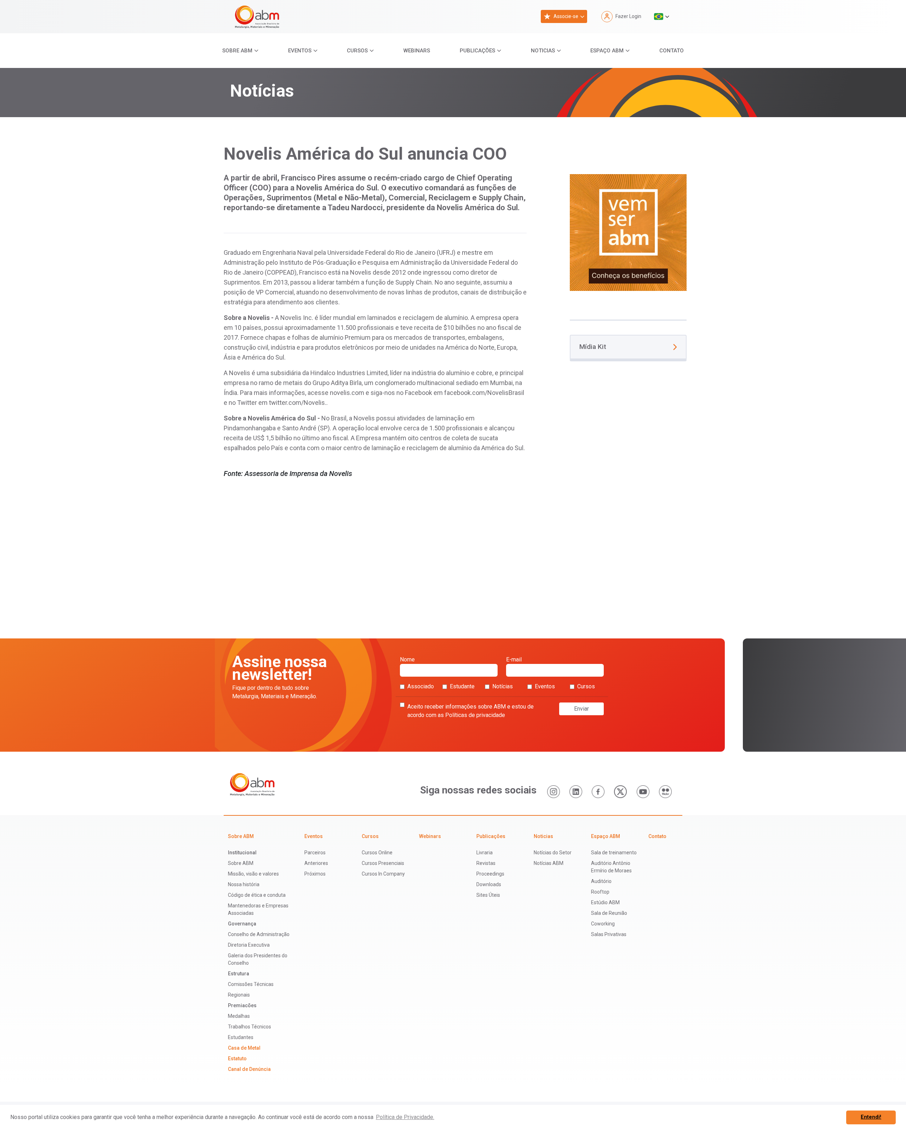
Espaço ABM (607, 50)
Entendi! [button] (871, 1117)
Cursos (357, 50)
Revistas (485, 863)
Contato (671, 50)
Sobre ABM (237, 50)
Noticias (543, 50)
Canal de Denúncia (249, 1069)
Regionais (239, 995)
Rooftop (600, 892)
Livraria (484, 852)
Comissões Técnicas (251, 984)
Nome (407, 659)
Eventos (299, 50)
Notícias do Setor (553, 852)
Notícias (502, 686)
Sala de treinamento (614, 852)
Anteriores (316, 863)
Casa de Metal (244, 1048)
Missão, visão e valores (253, 874)
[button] (661, 16)
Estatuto (237, 1058)
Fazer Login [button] (628, 16)
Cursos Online (377, 852)
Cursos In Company (383, 874)
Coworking (603, 924)
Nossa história (243, 884)
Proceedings (490, 874)
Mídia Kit (592, 347)
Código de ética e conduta (257, 895)
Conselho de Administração (258, 934)
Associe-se (566, 16)
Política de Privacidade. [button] (405, 1117)
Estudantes (240, 1037)
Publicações (477, 50)
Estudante (462, 686)
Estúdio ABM (605, 902)
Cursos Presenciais (383, 863)
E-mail (514, 659)
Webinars (416, 50)
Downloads (488, 884)
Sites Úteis (488, 895)
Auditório (601, 881)
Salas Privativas (608, 934)
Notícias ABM (548, 863)
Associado (420, 686)
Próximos (315, 874)
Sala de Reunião (609, 913)
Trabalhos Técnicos (249, 1026)
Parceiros (315, 852)
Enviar (581, 708)
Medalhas (239, 1016)
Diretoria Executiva (249, 945)
